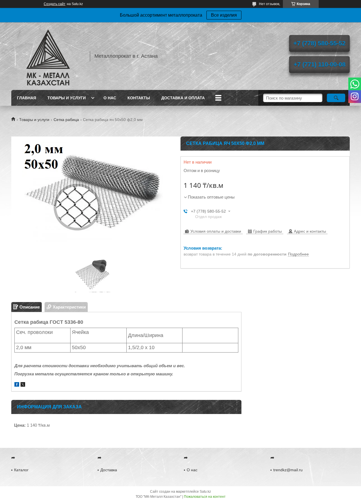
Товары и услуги (66, 98)
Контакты (138, 98)
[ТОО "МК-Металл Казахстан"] (48, 56)
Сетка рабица (66, 119)
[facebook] (16, 385)
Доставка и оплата (183, 98)
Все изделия (224, 15)
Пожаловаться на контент (205, 497)
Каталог (21, 470)
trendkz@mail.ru (288, 470)
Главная (26, 98)
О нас (110, 98)
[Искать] (336, 98)
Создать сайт (54, 4)
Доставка (108, 470)
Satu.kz (205, 492)
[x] (23, 385)
